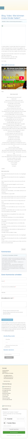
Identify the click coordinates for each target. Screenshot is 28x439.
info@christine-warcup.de (8, 377)
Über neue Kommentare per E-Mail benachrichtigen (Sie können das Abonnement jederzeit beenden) (13, 312)
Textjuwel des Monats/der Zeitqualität (11, 346)
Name (3, 281)
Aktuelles (8, 339)
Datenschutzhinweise (9, 330)
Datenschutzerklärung (11, 435)
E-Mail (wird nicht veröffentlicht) (8, 286)
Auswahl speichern (14, 429)
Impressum (19, 435)
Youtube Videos (11, 423)
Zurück (23, 249)
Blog (7, 342)
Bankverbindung (7, 381)
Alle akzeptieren (14, 432)
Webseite (3, 292)
